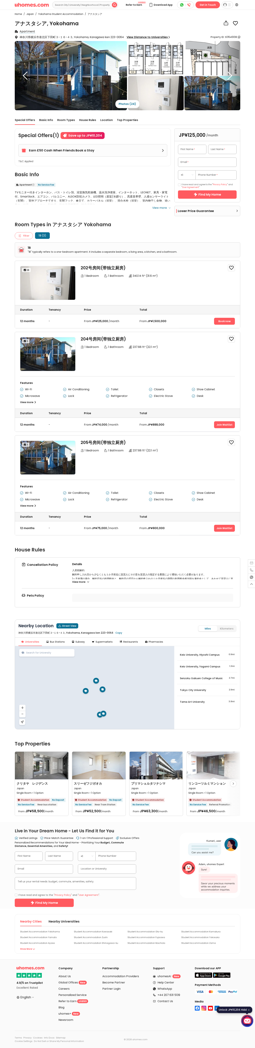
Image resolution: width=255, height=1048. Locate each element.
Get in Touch (208, 5)
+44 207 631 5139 (169, 995)
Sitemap (61, 1037)
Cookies (37, 1037)
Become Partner (113, 982)
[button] (160, 4)
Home (18, 14)
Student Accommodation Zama (198, 943)
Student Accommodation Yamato (38, 937)
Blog (61, 1007)
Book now (224, 321)
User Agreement (190, 187)
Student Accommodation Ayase (37, 943)
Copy (118, 633)
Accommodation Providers (120, 976)
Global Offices (71, 982)
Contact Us (165, 1001)
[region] (94, 687)
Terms (18, 1037)
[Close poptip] (248, 1010)
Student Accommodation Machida (146, 943)
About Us (64, 976)
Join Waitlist (224, 424)
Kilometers (226, 628)
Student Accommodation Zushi (91, 937)
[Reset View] (22, 722)
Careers (64, 989)
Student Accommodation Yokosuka (200, 937)
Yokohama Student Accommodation (59, 14)
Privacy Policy (220, 184)
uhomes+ (68, 1014)
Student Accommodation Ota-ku (145, 931)
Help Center (166, 982)
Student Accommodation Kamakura (200, 931)
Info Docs (49, 1037)
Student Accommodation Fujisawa (146, 937)
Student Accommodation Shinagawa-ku (96, 943)
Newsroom (65, 1020)
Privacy (27, 1037)
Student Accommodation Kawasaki (93, 931)
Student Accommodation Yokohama (40, 931)
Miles (208, 628)
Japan (29, 14)
